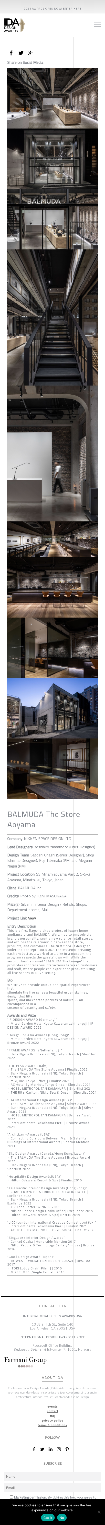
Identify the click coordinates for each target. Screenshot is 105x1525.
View (32, 918)
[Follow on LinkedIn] (52, 1449)
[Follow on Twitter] (44, 1449)
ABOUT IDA (52, 1378)
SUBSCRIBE (52, 1463)
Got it (47, 1518)
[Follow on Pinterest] (69, 1449)
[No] (98, 1512)
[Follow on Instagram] (61, 1449)
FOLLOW (52, 1437)
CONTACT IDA (52, 1306)
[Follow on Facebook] (36, 1449)
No (62, 1518)
